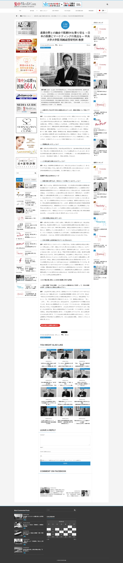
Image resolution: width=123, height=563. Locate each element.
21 (65, 534)
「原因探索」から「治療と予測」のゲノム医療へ (30, 287)
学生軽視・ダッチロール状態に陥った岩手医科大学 (33, 517)
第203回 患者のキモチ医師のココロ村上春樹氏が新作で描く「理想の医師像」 (26, 227)
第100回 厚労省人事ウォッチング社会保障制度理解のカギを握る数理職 (100, 132)
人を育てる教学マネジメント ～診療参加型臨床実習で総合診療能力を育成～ (48, 422)
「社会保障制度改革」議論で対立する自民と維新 (30, 294)
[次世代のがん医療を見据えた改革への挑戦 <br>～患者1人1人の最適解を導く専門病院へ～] (48, 358)
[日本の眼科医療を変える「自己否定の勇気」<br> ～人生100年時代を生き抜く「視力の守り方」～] (48, 377)
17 (48, 534)
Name (41, 447)
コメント (58, 334)
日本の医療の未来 (79, 10)
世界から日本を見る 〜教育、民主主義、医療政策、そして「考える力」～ (82, 384)
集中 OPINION (56, 10)
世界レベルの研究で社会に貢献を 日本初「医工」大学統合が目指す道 (100, 152)
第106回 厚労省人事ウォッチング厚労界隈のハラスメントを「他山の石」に (26, 236)
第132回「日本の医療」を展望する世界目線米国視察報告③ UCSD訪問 (26, 279)
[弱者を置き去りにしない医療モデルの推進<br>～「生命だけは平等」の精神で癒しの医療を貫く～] (82, 415)
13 (25, 519)
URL (41, 455)
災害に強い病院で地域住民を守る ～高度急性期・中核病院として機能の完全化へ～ (73, 494)
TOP (20, 10)
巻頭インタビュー (43, 10)
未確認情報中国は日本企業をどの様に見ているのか (30, 196)
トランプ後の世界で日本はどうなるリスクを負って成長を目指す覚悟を (100, 93)
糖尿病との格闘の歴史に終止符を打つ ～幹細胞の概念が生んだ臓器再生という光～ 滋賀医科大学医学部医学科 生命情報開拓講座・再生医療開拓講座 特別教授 (52, 493)
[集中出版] (25, 5)
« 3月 (48, 539)
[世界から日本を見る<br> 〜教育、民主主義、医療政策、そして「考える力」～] (82, 377)
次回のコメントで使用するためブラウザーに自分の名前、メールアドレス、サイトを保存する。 (61, 460)
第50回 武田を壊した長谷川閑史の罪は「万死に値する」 (33, 550)
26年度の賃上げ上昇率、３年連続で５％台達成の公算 (100, 38)
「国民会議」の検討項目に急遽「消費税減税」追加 (100, 113)
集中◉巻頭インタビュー (45, 47)
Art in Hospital (67, 10)
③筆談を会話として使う (30, 218)
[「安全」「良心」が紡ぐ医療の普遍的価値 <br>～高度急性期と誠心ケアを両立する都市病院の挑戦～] (82, 358)
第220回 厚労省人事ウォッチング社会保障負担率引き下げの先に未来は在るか (26, 246)
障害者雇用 (91, 10)
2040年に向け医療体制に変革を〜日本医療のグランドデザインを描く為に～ (48, 403)
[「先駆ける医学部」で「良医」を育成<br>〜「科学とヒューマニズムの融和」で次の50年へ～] (65, 377)
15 (69, 531)
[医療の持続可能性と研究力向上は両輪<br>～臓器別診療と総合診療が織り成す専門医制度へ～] (82, 396)
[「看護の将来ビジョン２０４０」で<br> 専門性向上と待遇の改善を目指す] (65, 396)
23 (74, 534)
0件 (57, 45)
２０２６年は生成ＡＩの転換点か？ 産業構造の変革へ (100, 74)
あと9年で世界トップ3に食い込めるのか (100, 278)
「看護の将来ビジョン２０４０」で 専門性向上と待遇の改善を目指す (65, 403)
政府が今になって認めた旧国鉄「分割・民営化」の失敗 (33, 533)
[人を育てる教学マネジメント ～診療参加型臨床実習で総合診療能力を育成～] (48, 415)
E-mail (41, 451)
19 (57, 534)
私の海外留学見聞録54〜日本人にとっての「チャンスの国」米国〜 (30, 204)
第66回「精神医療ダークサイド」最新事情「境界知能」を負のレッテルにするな (26, 270)
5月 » (75, 539)
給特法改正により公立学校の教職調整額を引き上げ (100, 56)
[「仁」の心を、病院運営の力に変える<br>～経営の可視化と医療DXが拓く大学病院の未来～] (65, 358)
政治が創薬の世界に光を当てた (30, 254)
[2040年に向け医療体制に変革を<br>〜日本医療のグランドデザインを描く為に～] (48, 396)
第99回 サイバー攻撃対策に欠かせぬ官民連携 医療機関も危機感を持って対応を (26, 187)
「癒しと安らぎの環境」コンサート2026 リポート (30, 212)
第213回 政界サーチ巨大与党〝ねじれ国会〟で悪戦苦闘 (30, 262)
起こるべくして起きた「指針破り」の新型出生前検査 (33, 525)
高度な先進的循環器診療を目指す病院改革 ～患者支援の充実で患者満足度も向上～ (65, 422)
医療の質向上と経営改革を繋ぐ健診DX (100, 230)
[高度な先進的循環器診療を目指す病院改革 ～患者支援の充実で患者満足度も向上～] (65, 415)
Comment (42, 434)
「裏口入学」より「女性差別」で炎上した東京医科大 (33, 542)
